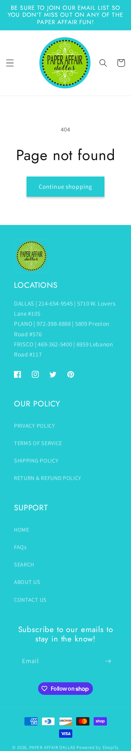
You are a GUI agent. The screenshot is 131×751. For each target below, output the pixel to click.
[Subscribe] (108, 661)
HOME (21, 529)
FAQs (20, 547)
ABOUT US (27, 582)
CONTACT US (30, 599)
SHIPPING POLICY (36, 460)
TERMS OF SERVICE (38, 443)
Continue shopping (66, 186)
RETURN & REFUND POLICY (47, 478)
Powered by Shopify (98, 747)
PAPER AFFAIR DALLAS (52, 747)
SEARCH (24, 564)
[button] (10, 63)
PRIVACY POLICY (34, 425)
